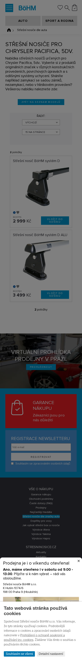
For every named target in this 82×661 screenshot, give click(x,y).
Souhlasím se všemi (19, 653)
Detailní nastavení (51, 653)
